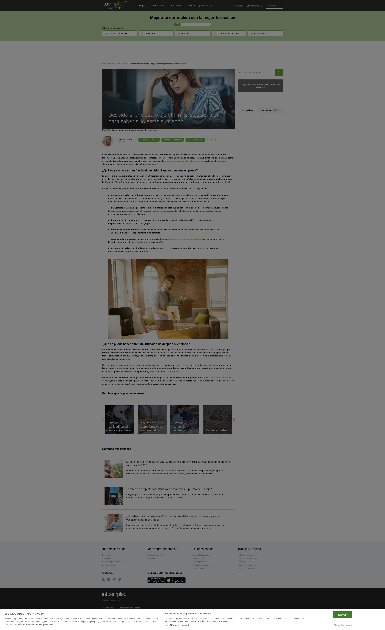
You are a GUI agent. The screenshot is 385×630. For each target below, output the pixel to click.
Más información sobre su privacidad (35, 624)
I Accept (342, 614)
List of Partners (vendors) (177, 625)
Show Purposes (342, 625)
